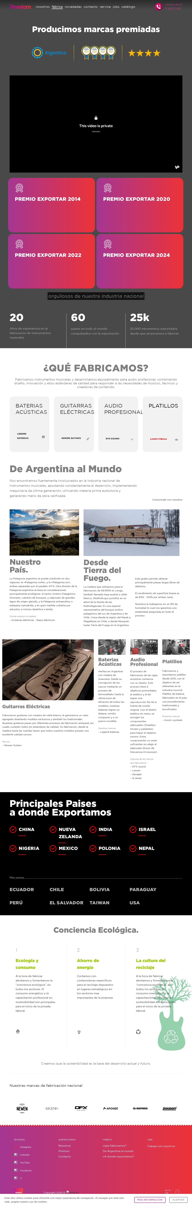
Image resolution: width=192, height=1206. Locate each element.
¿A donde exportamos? (118, 1156)
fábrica (57, 6)
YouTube (25, 1162)
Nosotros (64, 1145)
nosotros (43, 6)
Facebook (26, 1170)
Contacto (64, 1156)
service (105, 6)
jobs (116, 6)
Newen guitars (71, 438)
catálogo (128, 6)
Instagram (25, 1147)
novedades (73, 6)
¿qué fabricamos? (114, 1145)
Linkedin (25, 1155)
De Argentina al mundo (118, 1150)
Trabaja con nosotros (161, 1146)
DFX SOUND (112, 438)
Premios (63, 1150)
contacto (91, 6)
